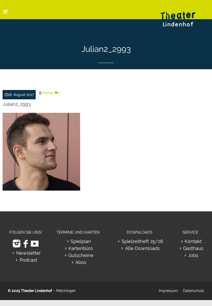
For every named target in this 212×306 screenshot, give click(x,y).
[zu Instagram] (16, 243)
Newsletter (28, 253)
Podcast (28, 260)
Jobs (193, 255)
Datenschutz (193, 291)
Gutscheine (80, 255)
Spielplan (81, 241)
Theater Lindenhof (36, 291)
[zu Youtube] (35, 243)
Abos (80, 262)
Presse (47, 93)
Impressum (168, 291)
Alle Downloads (142, 248)
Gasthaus (193, 248)
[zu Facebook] (25, 243)
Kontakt (193, 241)
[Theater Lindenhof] (182, 15)
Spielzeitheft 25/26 (142, 241)
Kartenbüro (81, 248)
